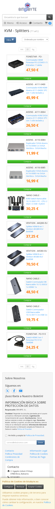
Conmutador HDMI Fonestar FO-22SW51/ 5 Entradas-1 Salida (37, 62)
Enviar (40, 442)
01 (28, 49)
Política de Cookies (39, 453)
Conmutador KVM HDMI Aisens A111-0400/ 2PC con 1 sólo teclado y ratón (36, 91)
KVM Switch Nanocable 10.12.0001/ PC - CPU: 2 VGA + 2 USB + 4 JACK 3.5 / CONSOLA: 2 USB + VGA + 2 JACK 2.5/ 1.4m (36, 203)
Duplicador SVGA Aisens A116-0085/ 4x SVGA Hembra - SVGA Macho (37, 173)
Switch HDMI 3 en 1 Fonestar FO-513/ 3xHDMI (34, 340)
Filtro (8, 40)
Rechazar (20, 486)
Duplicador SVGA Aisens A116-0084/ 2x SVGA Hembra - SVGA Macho (37, 146)
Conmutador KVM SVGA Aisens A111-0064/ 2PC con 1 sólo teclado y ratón (37, 119)
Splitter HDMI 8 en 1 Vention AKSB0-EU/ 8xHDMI (35, 257)
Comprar (27, 78)
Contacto (37, 23)
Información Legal (38, 450)
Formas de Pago (38, 457)
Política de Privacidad (24, 429)
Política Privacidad (13, 453)
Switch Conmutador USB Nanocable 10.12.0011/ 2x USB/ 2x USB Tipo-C (36, 313)
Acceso (23, 23)
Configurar (8, 486)
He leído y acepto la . (26, 435)
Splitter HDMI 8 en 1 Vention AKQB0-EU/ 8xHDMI (35, 229)
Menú (9, 23)
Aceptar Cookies (35, 486)
